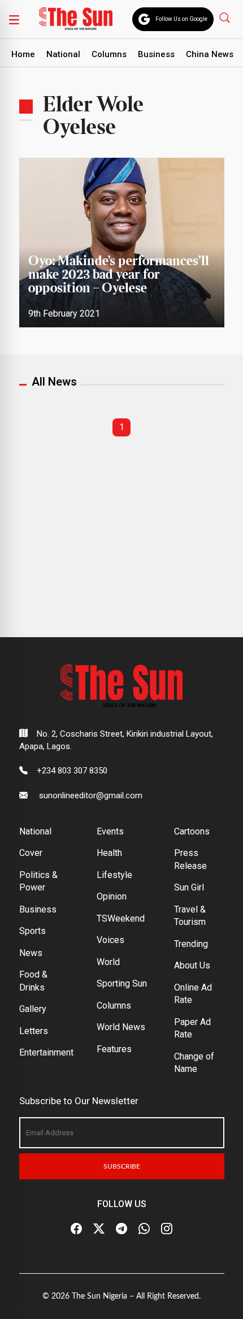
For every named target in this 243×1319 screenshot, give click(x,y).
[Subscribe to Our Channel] (121, 1228)
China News (209, 54)
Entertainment (46, 1052)
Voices (110, 940)
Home (23, 54)
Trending (191, 944)
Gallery (32, 1009)
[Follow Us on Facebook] (76, 1228)
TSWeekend (121, 918)
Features (114, 1049)
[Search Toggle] (225, 17)
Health (109, 852)
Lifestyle (114, 875)
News (30, 953)
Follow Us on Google (181, 19)
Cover (30, 852)
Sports (32, 931)
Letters (33, 1031)
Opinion (112, 896)
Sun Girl (189, 887)
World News (121, 1027)
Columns (109, 54)
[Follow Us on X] (99, 1228)
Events (110, 831)
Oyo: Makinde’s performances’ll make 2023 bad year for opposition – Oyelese (118, 275)
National (63, 54)
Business (156, 54)
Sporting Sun (122, 983)
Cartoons (192, 831)
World (108, 962)
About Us (192, 965)
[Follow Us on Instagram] (166, 1228)
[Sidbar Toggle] (14, 19)
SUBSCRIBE (121, 1166)
